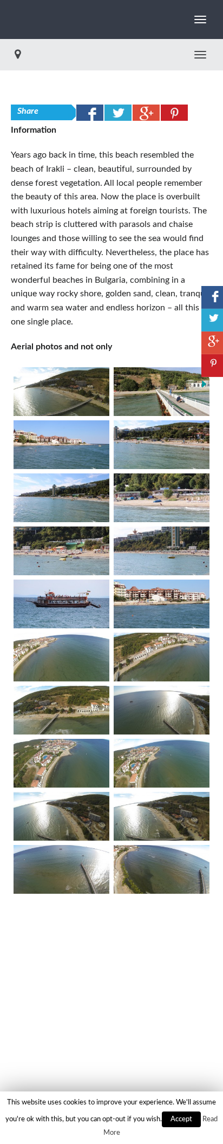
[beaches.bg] (11, 19)
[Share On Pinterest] (174, 113)
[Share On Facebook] (89, 113)
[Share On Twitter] (118, 113)
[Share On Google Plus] (146, 113)
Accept (181, 1119)
